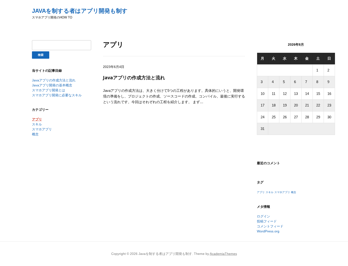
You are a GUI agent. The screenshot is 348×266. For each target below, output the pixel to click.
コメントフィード (270, 226)
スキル (37, 124)
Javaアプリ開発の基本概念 (52, 85)
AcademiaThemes (223, 254)
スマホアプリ (42, 129)
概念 (35, 134)
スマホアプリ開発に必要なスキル (57, 95)
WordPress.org (268, 231)
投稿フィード (267, 221)
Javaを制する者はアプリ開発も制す (80, 11)
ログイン (263, 216)
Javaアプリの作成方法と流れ (54, 80)
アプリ (37, 119)
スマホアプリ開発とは (48, 90)
